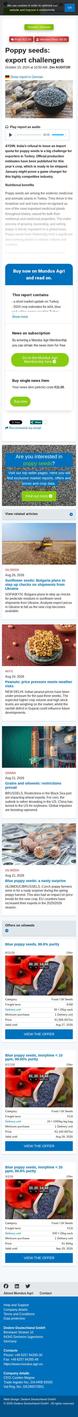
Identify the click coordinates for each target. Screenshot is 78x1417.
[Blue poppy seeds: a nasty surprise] (39, 844)
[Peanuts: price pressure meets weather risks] (39, 645)
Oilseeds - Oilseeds (39, 27)
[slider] (28, 135)
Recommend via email (24, 428)
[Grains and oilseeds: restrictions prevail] (39, 747)
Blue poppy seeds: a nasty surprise (35, 881)
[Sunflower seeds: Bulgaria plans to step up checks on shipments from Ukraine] (39, 544)
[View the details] (39, 975)
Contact (46, 1293)
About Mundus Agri (18, 1293)
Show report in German (26, 77)
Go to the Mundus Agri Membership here (40, 360)
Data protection (14, 1318)
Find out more (37, 496)
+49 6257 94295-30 (28, 1355)
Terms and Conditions (19, 1314)
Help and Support (16, 1305)
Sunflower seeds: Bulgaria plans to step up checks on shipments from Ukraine (35, 584)
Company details (16, 1309)
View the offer (39, 1034)
